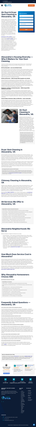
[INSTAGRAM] (34, 1)
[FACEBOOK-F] (33, 1)
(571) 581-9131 (16, 356)
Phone (5, 381)
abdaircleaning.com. (28, 356)
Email (14, 381)
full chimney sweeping (9, 192)
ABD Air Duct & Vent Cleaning (6, 36)
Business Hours (22, 381)
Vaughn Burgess (19, 365)
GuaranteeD (30, 381)
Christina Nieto (30, 365)
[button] (2, 5)
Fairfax (5, 344)
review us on (6, 373)
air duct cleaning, (10, 38)
